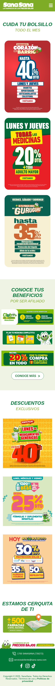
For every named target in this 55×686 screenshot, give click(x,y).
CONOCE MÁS (25, 376)
